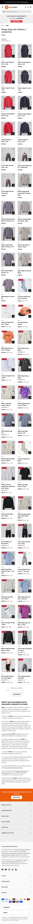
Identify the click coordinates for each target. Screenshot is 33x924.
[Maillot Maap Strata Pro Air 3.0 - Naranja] (8, 337)
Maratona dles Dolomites (13, 861)
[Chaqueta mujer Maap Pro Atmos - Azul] (25, 103)
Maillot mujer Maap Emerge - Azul (23, 432)
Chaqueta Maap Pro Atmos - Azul (23, 140)
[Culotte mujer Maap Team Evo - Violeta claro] (25, 154)
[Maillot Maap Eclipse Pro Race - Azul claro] (25, 586)
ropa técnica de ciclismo (22, 849)
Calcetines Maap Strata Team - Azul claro (24, 297)
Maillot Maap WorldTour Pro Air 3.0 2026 (24, 404)
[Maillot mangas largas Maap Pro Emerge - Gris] (8, 234)
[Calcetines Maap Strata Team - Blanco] (8, 311)
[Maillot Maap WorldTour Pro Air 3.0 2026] (25, 392)
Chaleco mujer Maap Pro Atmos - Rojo (7, 63)
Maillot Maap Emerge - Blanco (23, 349)
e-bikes (12, 855)
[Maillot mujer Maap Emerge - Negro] (25, 474)
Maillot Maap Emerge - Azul (7, 432)
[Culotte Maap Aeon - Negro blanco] (8, 531)
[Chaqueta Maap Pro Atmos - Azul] (25, 129)
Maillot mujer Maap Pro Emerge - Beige (24, 245)
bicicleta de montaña (21, 771)
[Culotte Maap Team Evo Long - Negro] (25, 531)
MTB (8, 855)
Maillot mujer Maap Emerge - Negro (23, 485)
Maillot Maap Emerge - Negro (23, 376)
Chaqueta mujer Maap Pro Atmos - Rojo (8, 114)
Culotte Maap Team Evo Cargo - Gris (7, 166)
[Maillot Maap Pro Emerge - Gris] (8, 285)
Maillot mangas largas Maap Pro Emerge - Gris (7, 245)
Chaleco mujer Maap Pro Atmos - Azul (24, 63)
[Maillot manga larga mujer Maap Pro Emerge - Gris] (8, 208)
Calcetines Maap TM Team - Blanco (8, 623)
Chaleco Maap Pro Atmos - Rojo (8, 88)
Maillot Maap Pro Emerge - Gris (8, 297)
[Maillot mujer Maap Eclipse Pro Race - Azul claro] (8, 558)
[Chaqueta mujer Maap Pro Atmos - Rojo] (8, 103)
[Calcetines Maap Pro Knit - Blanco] (8, 365)
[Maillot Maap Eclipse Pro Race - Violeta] (25, 612)
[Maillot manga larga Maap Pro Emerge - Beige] (25, 208)
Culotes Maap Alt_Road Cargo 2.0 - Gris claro (24, 570)
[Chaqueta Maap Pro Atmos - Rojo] (8, 129)
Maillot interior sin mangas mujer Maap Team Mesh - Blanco (8, 486)
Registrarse (16, 797)
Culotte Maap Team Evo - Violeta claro (7, 192)
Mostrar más (16, 694)
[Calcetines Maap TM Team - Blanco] (8, 612)
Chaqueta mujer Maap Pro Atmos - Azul (24, 114)
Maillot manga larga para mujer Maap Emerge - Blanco (24, 515)
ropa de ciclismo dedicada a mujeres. (13, 767)
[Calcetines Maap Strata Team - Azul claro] (25, 285)
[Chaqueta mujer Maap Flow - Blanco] (8, 586)
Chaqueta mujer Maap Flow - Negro (7, 514)
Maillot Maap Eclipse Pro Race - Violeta (24, 623)
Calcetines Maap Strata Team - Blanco (7, 323)
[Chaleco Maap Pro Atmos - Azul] (25, 77)
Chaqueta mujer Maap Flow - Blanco (7, 597)
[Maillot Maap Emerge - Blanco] (25, 337)
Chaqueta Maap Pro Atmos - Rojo (6, 140)
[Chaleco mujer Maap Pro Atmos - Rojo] (8, 51)
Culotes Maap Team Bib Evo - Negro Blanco (7, 677)
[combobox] (16, 11)
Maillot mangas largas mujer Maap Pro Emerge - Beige (24, 193)
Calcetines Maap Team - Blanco (24, 459)
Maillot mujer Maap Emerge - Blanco (6, 404)
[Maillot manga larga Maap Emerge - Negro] (8, 637)
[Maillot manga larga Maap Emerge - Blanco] (8, 448)
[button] (30, 7)
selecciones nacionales (16, 853)
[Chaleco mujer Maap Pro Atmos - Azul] (25, 51)
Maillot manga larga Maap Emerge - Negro (8, 649)
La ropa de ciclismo (7, 734)
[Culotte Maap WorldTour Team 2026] (25, 665)
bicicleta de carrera (7, 773)
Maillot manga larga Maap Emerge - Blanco (8, 459)
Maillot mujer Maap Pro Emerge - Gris (7, 271)
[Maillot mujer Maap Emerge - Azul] (25, 420)
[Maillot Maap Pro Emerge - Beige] (25, 260)
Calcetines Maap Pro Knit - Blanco (8, 376)
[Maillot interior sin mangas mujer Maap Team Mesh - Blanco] (8, 473)
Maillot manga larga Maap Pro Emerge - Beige (24, 220)
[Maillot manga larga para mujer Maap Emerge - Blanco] (25, 503)
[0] (28, 7)
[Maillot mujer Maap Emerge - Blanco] (8, 392)
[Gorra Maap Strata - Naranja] (25, 311)
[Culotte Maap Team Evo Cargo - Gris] (8, 154)
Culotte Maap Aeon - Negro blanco (6, 542)
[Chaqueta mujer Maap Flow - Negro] (8, 503)
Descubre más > (24, 2)
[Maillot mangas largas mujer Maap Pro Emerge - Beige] (25, 180)
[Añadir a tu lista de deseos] (13, 46)
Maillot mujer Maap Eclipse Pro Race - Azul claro (7, 571)
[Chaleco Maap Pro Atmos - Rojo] (8, 77)
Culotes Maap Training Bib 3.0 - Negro (25, 649)
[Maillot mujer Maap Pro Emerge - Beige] (25, 234)
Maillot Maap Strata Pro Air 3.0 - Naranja (7, 349)
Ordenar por (4, 38)
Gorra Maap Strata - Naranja (23, 323)
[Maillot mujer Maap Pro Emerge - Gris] (8, 260)
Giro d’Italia (19, 860)
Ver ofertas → (16, 21)
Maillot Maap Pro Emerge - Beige (25, 271)
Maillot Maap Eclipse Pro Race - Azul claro (24, 597)
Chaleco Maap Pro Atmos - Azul (24, 89)
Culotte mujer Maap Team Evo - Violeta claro (24, 166)
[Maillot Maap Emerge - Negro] (25, 365)
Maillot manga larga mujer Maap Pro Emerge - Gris (8, 220)
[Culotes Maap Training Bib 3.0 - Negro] (25, 638)
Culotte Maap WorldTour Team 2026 (24, 677)
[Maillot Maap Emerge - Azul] (8, 420)
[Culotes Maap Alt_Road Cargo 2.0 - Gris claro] (25, 558)
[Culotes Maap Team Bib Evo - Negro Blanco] (8, 665)
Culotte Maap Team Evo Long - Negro (24, 542)
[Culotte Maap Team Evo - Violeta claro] (8, 180)
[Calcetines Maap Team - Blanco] (25, 448)
